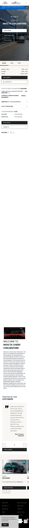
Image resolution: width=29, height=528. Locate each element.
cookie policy (5, 521)
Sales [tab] (11, 63)
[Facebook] (11, 132)
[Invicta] (16, 2)
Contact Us (6, 127)
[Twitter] (13, 132)
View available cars (9, 35)
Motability (5, 505)
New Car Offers (22, 502)
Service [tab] (4, 63)
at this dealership (11, 102)
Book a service (7, 30)
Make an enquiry (8, 40)
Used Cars (20, 505)
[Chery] (5, 3)
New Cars (5, 502)
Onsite (7, 106)
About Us (20, 515)
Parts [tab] (19, 63)
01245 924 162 (8, 81)
